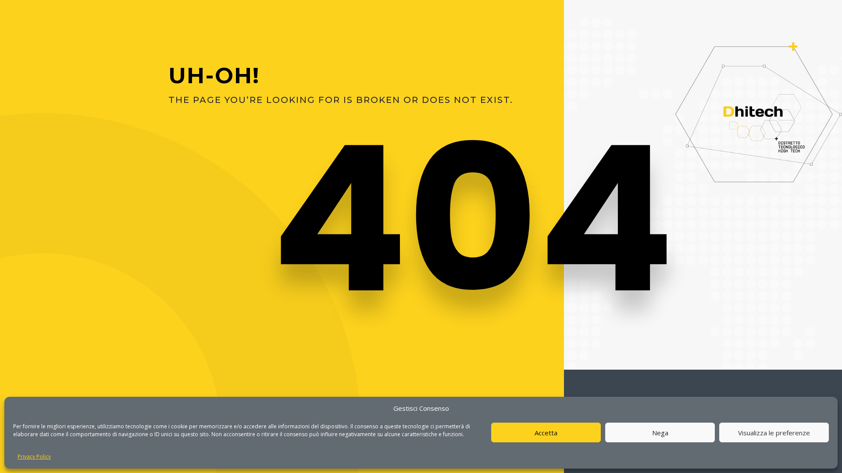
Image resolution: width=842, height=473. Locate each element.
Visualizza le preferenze (774, 432)
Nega (660, 432)
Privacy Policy (34, 456)
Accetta (546, 432)
